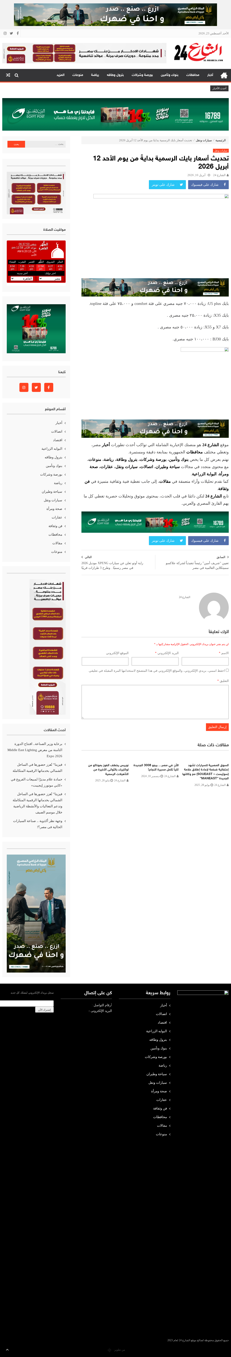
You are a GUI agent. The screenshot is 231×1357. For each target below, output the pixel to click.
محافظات (192, 75)
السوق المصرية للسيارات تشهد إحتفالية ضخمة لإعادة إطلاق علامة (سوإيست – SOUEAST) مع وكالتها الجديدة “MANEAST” (205, 772)
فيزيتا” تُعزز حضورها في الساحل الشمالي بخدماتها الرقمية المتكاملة (37, 768)
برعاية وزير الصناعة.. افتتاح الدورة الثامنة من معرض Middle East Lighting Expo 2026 (34, 750)
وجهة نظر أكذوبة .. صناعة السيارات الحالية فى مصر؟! (37, 824)
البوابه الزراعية (52, 448)
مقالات (57, 543)
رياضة (95, 75)
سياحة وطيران (168, 466)
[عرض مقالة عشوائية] (8, 75)
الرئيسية (224, 75)
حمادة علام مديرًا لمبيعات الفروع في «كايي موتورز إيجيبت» (36, 782)
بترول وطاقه (115, 75)
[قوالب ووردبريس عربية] (109, 1349)
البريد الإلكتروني (167, 653)
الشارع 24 (219, 175)
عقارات (106, 466)
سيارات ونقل (204, 140)
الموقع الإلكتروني (117, 653)
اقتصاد (57, 440)
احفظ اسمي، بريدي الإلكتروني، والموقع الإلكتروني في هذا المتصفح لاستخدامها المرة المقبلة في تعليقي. (156, 670)
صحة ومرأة (54, 509)
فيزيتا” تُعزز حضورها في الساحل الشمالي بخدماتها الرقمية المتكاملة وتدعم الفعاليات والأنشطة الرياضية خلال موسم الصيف (37, 803)
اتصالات (146, 466)
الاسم (224, 653)
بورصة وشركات (142, 75)
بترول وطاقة (126, 459)
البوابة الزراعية (204, 474)
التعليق (223, 681)
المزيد (61, 75)
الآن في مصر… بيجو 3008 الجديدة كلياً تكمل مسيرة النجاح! (156, 767)
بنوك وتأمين (169, 75)
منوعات (77, 75)
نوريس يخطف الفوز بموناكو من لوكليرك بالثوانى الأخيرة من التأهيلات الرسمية (108, 769)
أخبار (210, 75)
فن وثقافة (55, 526)
